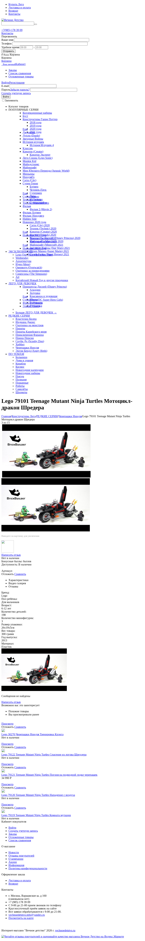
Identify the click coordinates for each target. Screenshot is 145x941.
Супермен (36, 193)
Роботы (20, 385)
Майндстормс (31, 164)
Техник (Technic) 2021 (43, 238)
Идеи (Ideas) (23, 264)
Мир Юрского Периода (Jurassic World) (46, 170)
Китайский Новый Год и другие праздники (42, 280)
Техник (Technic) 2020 (43, 228)
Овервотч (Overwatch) (29, 267)
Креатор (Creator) (33, 151)
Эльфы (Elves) (31, 306)
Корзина (6, 60)
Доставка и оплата (19, 7)
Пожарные (22, 382)
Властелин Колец (26, 318)
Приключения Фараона (30, 334)
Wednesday (22, 257)
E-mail (5, 85)
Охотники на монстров (30, 325)
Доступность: (9, 564)
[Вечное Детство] (12, 19)
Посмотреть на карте (21, 918)
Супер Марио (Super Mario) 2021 (49, 251)
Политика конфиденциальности (27, 868)
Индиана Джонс (25, 322)
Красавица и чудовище (43, 296)
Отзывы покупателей (21, 855)
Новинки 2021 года (34, 235)
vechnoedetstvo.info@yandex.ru (26, 914)
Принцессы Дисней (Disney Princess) (45, 286)
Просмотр (7, 723)
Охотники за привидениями (33, 270)
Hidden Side (30, 218)
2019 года (35, 125)
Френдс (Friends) (33, 302)
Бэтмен (34, 186)
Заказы (12, 70)
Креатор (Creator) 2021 (43, 241)
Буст (25, 116)
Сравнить (20, 574)
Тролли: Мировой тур (36, 202)
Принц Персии (25, 338)
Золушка (35, 293)
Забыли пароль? (20, 89)
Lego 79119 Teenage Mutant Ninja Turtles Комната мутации (36, 815)
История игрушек (33, 141)
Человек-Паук (38, 189)
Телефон (6, 43)
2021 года (35, 132)
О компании (15, 858)
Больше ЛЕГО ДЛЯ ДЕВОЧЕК (36, 312)
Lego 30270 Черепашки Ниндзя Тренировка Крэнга (32, 734)
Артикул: (7, 570)
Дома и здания (24, 360)
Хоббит (20, 344)
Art (17, 277)
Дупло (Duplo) (31, 135)
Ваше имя (7, 39)
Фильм (27, 206)
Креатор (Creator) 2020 (43, 231)
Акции (12, 862)
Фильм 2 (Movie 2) (41, 209)
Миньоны (28, 173)
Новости (13, 852)
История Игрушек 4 (42, 145)
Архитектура (23, 261)
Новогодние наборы (28, 373)
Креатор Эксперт (40, 154)
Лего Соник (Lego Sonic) (38, 157)
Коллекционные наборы (37, 112)
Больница (21, 357)
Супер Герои (30, 183)
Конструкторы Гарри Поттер (40, 119)
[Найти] (35, 24)
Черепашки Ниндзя (27, 347)
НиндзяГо (28, 177)
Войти (5, 82)
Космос (20, 366)
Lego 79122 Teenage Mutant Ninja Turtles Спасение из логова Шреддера (43, 754)
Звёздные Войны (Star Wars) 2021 (50, 247)
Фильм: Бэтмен (32, 212)
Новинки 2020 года (34, 222)
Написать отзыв (11, 554)
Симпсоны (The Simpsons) (31, 273)
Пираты (20, 328)
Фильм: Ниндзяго (33, 215)
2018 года (35, 122)
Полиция (21, 379)
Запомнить (11, 100)
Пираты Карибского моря (31, 331)
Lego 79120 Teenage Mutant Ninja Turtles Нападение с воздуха (38, 794)
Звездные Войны (33, 138)
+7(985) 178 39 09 (11, 30)
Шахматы (21, 392)
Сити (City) (29, 180)
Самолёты (22, 389)
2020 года (35, 128)
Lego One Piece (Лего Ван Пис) (34, 254)
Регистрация (16, 82)
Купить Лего (16, 4)
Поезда (20, 376)
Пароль (5, 89)
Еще (25, 129)
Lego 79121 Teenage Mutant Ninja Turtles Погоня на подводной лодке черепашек (49, 774)
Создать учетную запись (16, 93)
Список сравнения (19, 73)
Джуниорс (29, 132)
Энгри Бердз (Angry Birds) (31, 350)
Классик (28, 148)
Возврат (13, 10)
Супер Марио (31, 196)
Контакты (14, 13)
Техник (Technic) (33, 199)
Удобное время (10, 47)
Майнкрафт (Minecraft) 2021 (46, 244)
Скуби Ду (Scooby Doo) (30, 341)
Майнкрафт (30, 167)
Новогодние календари (30, 369)
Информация (16, 865)
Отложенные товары (21, 76)
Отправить (8, 51)
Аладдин (35, 289)
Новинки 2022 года (34, 248)
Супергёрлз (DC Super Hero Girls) (43, 299)
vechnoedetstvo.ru (65, 930)
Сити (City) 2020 (40, 225)
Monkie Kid (29, 161)
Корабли (21, 363)
